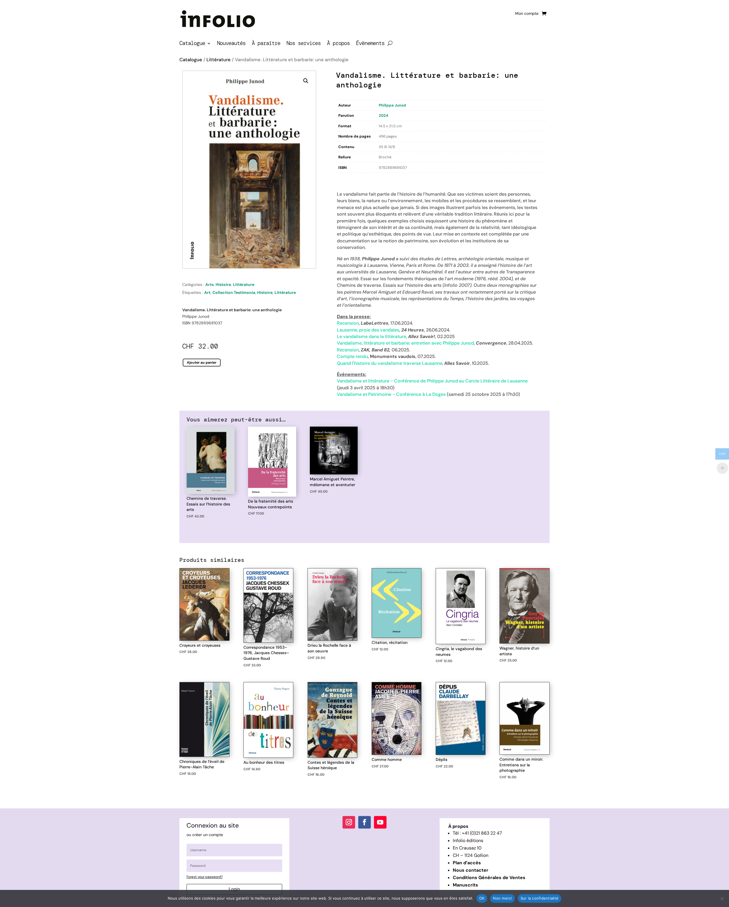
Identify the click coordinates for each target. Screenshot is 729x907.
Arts (209, 284)
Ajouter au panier (202, 362)
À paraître (266, 44)
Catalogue (192, 44)
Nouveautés (231, 44)
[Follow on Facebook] (364, 822)
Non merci (502, 898)
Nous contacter (470, 870)
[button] (306, 81)
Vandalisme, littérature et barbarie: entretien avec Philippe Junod (405, 343)
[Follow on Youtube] (380, 822)
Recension (348, 323)
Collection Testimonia (233, 292)
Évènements (370, 44)
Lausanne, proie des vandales (368, 330)
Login (234, 889)
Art (207, 292)
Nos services (303, 44)
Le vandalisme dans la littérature (371, 336)
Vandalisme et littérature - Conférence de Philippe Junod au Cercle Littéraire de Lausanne (432, 381)
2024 (383, 115)
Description (348, 178)
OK (482, 898)
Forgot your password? (205, 877)
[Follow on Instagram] (349, 822)
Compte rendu (352, 356)
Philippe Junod (392, 105)
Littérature (218, 60)
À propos (338, 44)
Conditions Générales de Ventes (489, 878)
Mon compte (526, 13)
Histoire (223, 284)
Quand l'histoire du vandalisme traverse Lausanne (389, 363)
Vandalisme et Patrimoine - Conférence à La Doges (391, 394)
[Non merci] (722, 898)
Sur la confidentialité (540, 898)
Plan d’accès (467, 863)
